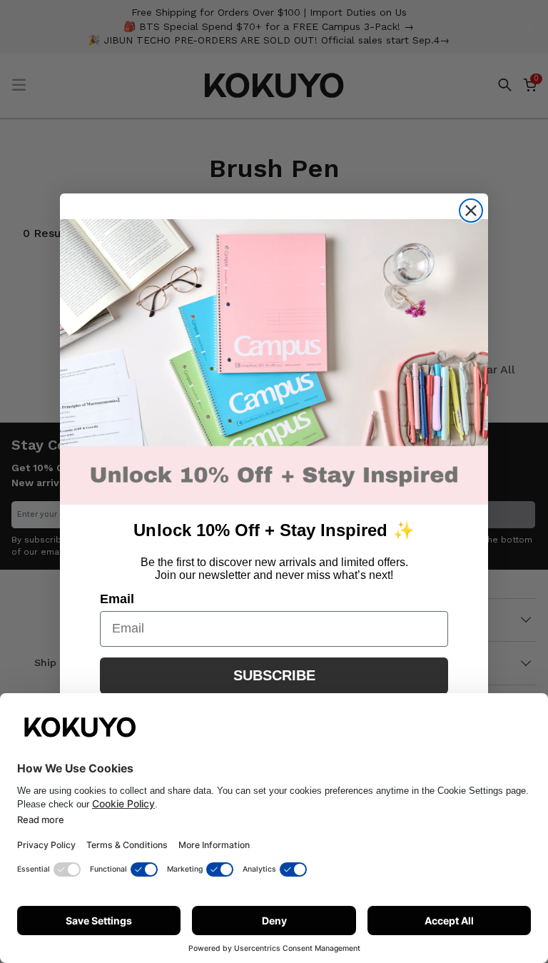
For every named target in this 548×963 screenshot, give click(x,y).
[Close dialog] (471, 210)
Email (117, 599)
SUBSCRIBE (274, 675)
